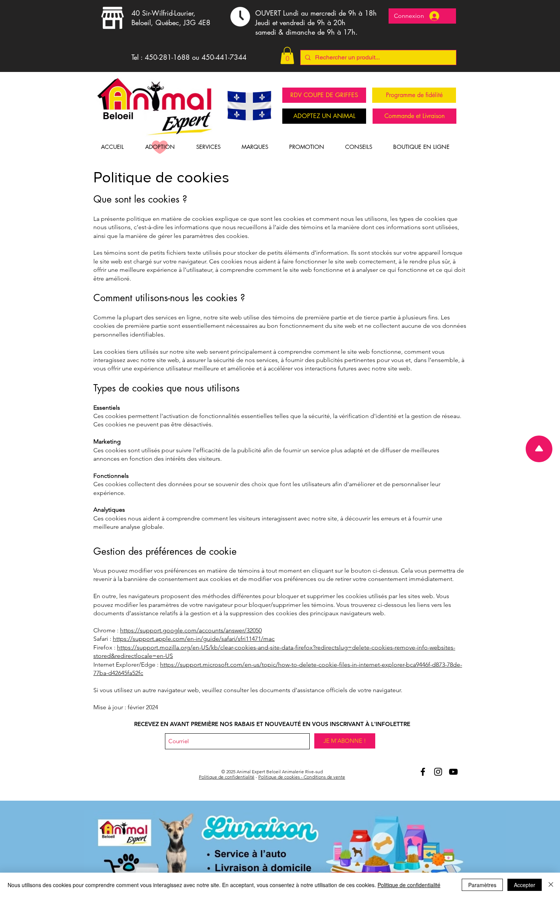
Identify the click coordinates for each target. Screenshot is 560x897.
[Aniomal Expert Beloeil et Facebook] (423, 771)
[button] (287, 55)
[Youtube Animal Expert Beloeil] (453, 771)
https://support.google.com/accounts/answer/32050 (191, 630)
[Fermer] (550, 885)
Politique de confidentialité (226, 777)
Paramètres (482, 885)
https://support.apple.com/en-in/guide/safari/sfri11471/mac (194, 638)
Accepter (524, 885)
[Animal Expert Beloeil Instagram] (438, 771)
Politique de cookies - (281, 777)
